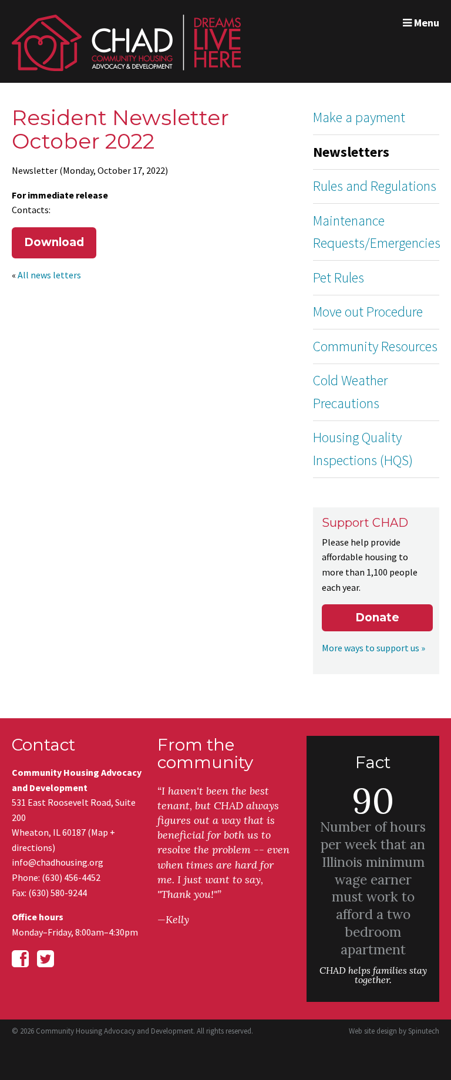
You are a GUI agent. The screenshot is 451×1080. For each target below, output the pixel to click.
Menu (425, 22)
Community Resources (375, 346)
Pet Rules (338, 277)
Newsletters (351, 152)
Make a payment (359, 117)
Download (54, 242)
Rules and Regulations (374, 186)
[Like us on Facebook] (20, 959)
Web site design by (394, 1031)
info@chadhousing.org (57, 862)
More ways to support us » (373, 648)
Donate (377, 617)
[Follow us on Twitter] (45, 959)
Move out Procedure (368, 311)
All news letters (49, 275)
